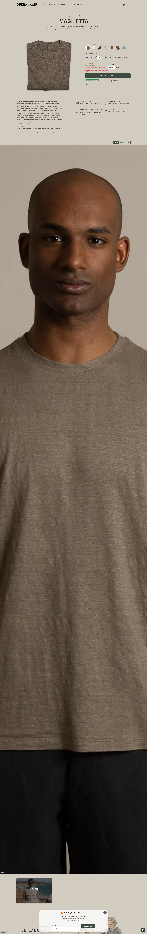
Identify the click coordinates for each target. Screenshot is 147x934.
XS (92, 58)
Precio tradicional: (91, 65)
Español (3, 932)
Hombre (111, 68)
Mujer (118, 68)
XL (106, 58)
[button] (18, 65)
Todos (116, 142)
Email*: (54, 925)
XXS (87, 58)
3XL (115, 58)
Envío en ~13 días (93, 81)
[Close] (105, 912)
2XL (110, 58)
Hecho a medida (123, 58)
